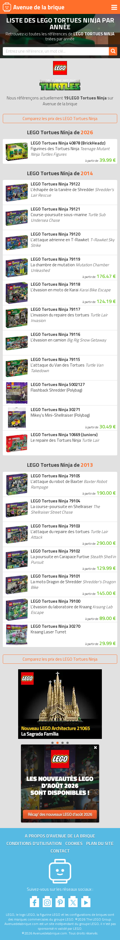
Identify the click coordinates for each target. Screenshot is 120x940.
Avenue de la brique (33, 7)
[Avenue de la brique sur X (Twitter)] (73, 900)
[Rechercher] (113, 51)
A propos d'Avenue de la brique (60, 835)
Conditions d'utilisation (34, 843)
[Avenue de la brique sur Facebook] (34, 900)
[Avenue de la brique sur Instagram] (47, 900)
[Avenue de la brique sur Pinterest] (60, 900)
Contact (60, 851)
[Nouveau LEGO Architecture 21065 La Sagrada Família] (60, 704)
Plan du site (100, 843)
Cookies (74, 843)
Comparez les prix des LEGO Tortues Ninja (60, 118)
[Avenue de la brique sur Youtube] (86, 900)
